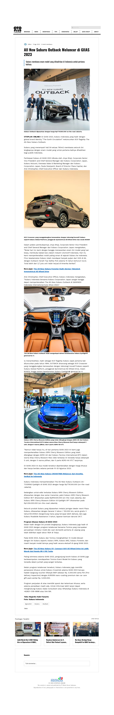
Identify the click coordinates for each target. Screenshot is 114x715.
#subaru (37, 604)
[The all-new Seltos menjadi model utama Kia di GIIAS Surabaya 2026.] (86, 629)
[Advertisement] (53, 12)
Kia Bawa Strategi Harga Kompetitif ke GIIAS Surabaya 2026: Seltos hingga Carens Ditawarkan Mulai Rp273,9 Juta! (85, 641)
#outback (45, 604)
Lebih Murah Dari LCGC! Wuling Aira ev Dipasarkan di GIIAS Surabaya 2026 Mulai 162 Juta (27, 641)
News (26, 608)
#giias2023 (28, 604)
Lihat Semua (95, 618)
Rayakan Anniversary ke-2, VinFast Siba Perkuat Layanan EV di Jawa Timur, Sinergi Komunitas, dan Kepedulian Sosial (56, 641)
